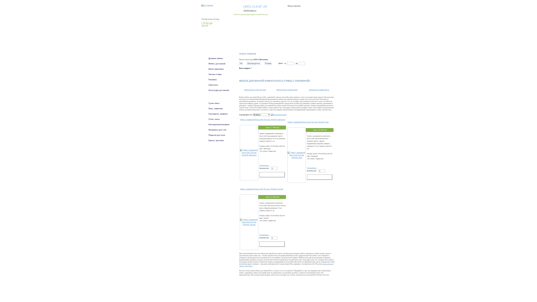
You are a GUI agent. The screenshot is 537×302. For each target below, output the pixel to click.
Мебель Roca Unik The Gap (255, 90)
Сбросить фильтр (252, 73)
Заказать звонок (216, 33)
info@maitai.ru (249, 10)
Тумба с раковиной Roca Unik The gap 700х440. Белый (261, 189)
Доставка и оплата (267, 42)
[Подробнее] (249, 155)
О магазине (245, 42)
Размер (268, 63)
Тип (241, 63)
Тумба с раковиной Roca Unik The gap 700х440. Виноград (262, 120)
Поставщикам (305, 42)
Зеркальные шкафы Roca (319, 90)
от (285, 63)
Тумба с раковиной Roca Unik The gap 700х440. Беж (307, 122)
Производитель (253, 63)
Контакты (324, 42)
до (296, 63)
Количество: (264, 168)
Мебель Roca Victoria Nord (286, 90)
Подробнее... (264, 166)
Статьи (287, 42)
